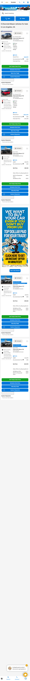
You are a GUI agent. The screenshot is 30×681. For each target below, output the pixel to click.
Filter (23, 18)
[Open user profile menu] (28, 2)
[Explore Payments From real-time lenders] (8, 79)
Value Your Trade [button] (15, 73)
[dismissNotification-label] (27, 665)
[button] (28, 7)
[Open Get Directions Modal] (24, 2)
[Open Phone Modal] (20, 2)
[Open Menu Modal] (2, 2)
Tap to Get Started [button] (15, 270)
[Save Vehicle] (27, 33)
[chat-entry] (25, 674)
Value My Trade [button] (15, 190)
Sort (9, 18)
